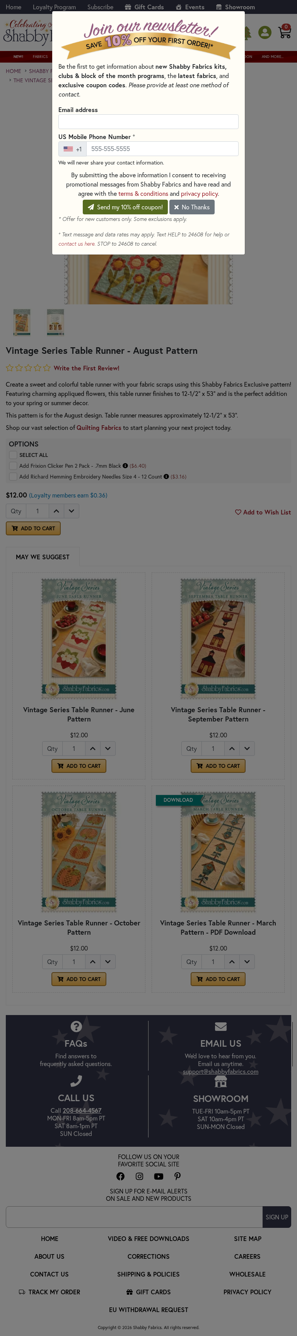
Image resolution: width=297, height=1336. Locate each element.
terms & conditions (143, 193)
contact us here (76, 243)
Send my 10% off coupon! (129, 207)
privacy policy (199, 193)
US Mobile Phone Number (96, 136)
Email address (78, 109)
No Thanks (195, 207)
